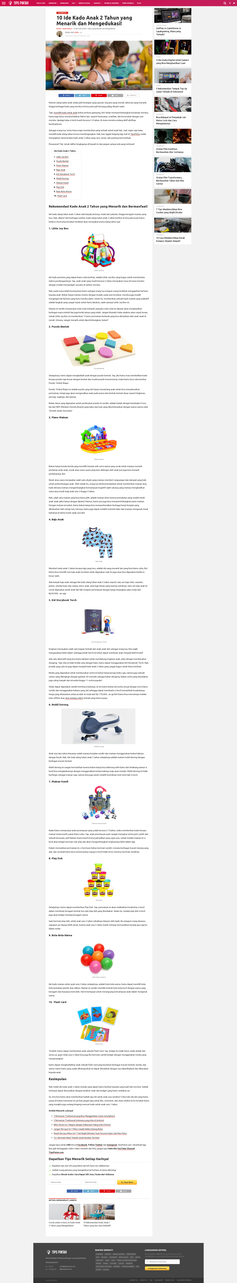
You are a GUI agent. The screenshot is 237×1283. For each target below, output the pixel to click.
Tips (131, 1257)
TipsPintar (135, 134)
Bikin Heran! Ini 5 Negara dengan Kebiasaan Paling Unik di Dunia (82, 1125)
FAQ (151, 1280)
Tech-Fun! (40, 3)
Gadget (97, 3)
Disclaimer (159, 1280)
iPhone (98, 1263)
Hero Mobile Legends (103, 1266)
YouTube (113, 1263)
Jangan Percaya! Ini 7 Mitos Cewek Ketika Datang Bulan (78, 1129)
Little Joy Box (62, 157)
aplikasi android (128, 1266)
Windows (64, 3)
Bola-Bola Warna (64, 191)
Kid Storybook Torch (65, 174)
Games (105, 1263)
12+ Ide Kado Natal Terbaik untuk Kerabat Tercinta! (76, 1138)
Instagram (113, 1257)
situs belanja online (74, 698)
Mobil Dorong (62, 178)
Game (107, 1260)
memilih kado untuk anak (65, 112)
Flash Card (62, 196)
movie (138, 1257)
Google (106, 1269)
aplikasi (104, 1257)
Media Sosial (84, 3)
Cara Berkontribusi (184, 1280)
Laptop (121, 1263)
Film (139, 3)
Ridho (76, 32)
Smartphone (131, 1254)
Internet (117, 1266)
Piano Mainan (62, 165)
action (98, 1269)
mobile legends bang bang (126, 1260)
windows (129, 1263)
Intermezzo (67, 28)
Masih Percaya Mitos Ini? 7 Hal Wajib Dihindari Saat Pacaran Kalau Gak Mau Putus (90, 1133)
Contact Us (133, 1280)
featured (99, 1254)
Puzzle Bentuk (62, 161)
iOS (73, 3)
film (97, 1257)
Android (52, 3)
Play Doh (60, 187)
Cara (113, 1260)
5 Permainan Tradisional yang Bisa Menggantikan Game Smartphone (84, 1116)
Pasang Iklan (169, 1280)
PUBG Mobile (128, 3)
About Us (143, 1280)
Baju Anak (60, 170)
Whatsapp (99, 1260)
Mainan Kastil (62, 183)
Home (58, 28)
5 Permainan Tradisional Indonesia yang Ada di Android (79, 1120)
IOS (137, 1266)
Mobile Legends (111, 3)
